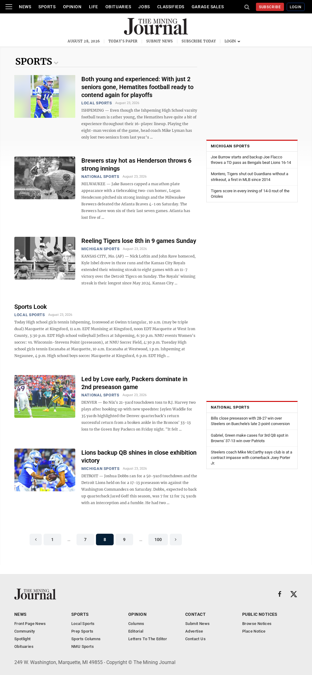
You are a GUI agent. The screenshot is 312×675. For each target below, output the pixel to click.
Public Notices (260, 614)
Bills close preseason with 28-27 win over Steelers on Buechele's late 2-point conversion (250, 421)
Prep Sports (82, 631)
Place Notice (254, 631)
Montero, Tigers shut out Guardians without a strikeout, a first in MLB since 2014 (249, 176)
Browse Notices (256, 623)
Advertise (194, 631)
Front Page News (30, 623)
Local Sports (96, 103)
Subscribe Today (199, 41)
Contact (195, 614)
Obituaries (118, 6)
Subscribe (270, 7)
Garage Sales (208, 6)
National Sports (100, 176)
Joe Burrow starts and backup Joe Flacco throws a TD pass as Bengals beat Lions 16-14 (251, 160)
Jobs (144, 6)
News (25, 6)
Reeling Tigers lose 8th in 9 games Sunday (138, 240)
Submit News (159, 41)
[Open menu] (8, 6)
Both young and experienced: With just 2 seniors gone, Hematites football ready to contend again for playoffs (137, 87)
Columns (136, 623)
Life (93, 6)
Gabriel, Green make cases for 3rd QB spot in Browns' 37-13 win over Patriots (249, 438)
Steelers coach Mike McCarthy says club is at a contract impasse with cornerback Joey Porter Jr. (251, 457)
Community (24, 631)
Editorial (136, 631)
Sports (46, 6)
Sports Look (30, 306)
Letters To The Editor (147, 639)
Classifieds (170, 6)
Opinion (72, 6)
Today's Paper (123, 41)
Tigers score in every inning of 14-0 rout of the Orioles (250, 194)
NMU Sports (82, 646)
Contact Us (195, 639)
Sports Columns (86, 639)
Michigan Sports (100, 249)
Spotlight (22, 639)
